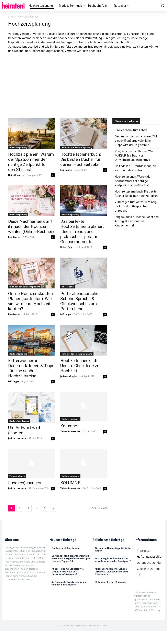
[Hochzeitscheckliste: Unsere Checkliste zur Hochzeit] (83, 340)
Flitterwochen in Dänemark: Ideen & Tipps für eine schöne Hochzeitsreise (31, 368)
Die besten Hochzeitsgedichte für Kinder (113, 549)
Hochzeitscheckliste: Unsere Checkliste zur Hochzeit (80, 365)
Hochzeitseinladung (19, 420)
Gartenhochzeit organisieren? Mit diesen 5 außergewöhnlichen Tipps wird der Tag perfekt (137, 141)
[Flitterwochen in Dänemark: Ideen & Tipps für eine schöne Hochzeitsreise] (31, 340)
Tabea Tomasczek (70, 431)
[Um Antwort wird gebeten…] (31, 407)
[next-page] (53, 508)
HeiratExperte (16, 174)
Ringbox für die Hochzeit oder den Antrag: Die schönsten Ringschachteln (137, 221)
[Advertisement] (83, 85)
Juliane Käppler (68, 376)
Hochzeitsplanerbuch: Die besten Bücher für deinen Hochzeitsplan (80, 159)
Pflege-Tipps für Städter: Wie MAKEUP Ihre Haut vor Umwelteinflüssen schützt (134, 155)
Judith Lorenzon (17, 438)
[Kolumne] (83, 406)
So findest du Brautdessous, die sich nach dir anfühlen (136, 168)
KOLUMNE (70, 482)
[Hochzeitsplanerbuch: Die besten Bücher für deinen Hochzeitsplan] (83, 133)
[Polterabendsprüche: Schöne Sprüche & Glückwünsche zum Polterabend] (83, 273)
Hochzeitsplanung (18, 147)
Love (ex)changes (24, 482)
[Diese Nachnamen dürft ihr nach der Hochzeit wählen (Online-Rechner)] (31, 200)
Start (11, 16)
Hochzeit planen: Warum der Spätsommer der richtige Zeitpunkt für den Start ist (31, 162)
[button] (162, 5)
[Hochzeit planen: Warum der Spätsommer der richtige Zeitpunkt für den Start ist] (31, 133)
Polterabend (68, 286)
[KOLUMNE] (83, 463)
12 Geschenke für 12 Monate (110, 581)
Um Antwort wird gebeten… (24, 430)
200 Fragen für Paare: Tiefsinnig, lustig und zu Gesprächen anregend (136, 206)
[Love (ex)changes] (31, 463)
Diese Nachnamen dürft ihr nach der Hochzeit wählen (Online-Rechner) (31, 226)
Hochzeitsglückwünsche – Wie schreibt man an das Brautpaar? (112, 559)
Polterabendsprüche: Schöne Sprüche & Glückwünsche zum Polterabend (79, 301)
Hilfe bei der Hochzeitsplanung (77, 147)
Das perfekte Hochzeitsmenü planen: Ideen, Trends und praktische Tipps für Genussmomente (82, 231)
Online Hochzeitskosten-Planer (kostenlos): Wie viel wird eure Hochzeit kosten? (31, 301)
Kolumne (68, 425)
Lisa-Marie (66, 169)
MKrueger (65, 314)
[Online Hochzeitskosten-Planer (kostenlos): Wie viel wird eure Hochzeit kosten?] (31, 273)
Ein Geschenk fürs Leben (131, 130)
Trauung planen (17, 475)
